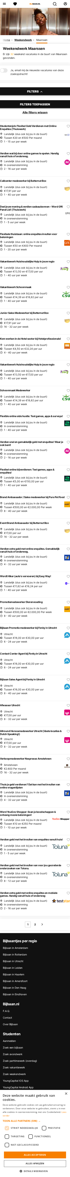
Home (6, 39)
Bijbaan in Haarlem (13, 974)
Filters (33, 91)
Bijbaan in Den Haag (14, 987)
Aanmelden (9, 1040)
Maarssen (41, 39)
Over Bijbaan (10, 1024)
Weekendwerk (23, 39)
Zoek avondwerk (12, 1054)
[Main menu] (4, 4)
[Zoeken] (56, 4)
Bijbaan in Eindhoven (15, 994)
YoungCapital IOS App (16, 1080)
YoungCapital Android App (18, 1087)
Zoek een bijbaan (13, 1047)
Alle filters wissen (35, 112)
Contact (7, 1017)
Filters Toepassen (35, 104)
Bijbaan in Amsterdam (15, 947)
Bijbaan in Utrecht (13, 961)
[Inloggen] (65, 4)
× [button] (66, 1093)
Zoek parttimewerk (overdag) (20, 1060)
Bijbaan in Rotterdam (15, 954)
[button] (35, 1121)
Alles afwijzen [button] (35, 1163)
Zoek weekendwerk (14, 1074)
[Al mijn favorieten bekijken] (15, 4)
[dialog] (35, 1133)
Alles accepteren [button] (35, 1154)
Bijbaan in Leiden (12, 967)
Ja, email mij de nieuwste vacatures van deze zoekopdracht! (37, 72)
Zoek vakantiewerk (14, 1067)
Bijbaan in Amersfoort (15, 981)
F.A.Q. (6, 1010)
